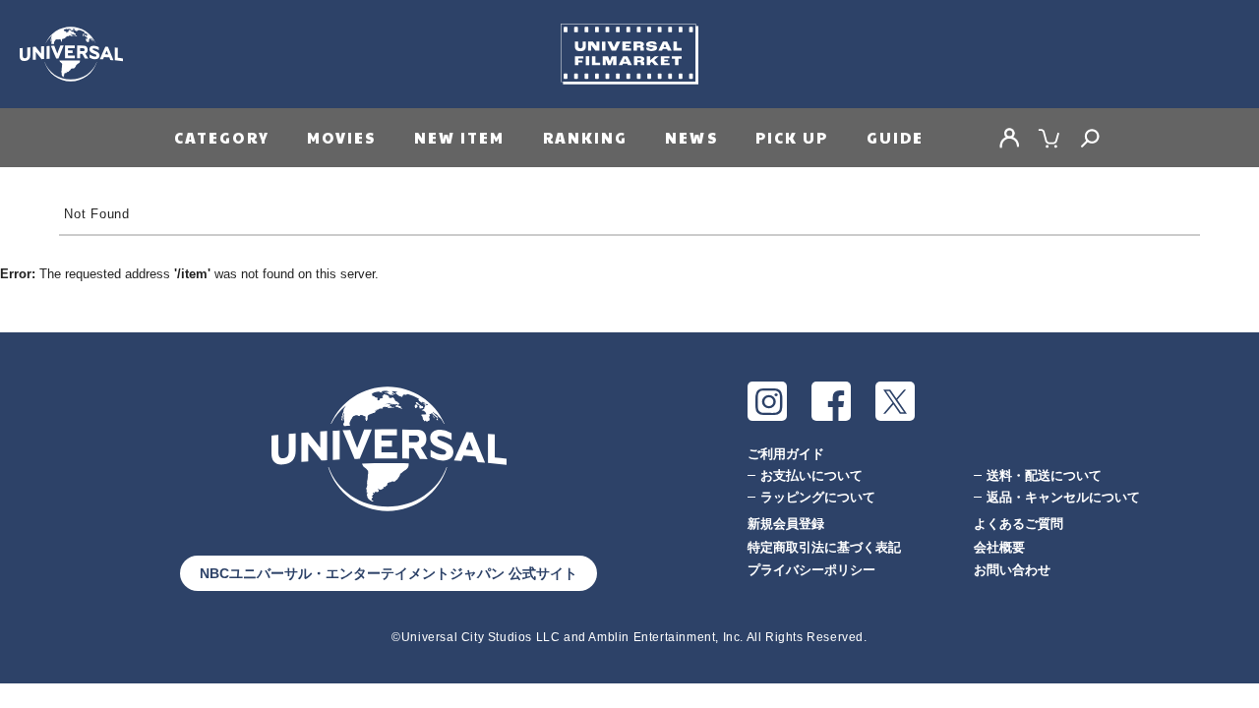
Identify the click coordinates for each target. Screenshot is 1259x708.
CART (1049, 137)
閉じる (22, 508)
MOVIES (342, 137)
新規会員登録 (786, 523)
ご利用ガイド (786, 453)
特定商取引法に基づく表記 (824, 547)
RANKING (586, 137)
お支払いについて (811, 475)
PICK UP (792, 137)
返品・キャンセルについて (1063, 497)
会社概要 (999, 547)
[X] (895, 401)
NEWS (691, 137)
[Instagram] (767, 401)
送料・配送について (1044, 475)
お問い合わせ (1012, 569)
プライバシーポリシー (811, 569)
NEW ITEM (460, 137)
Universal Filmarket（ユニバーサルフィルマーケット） (629, 54)
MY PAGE (1009, 137)
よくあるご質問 (1018, 523)
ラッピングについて (817, 497)
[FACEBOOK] (831, 401)
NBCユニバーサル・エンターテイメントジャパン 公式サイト (388, 573)
